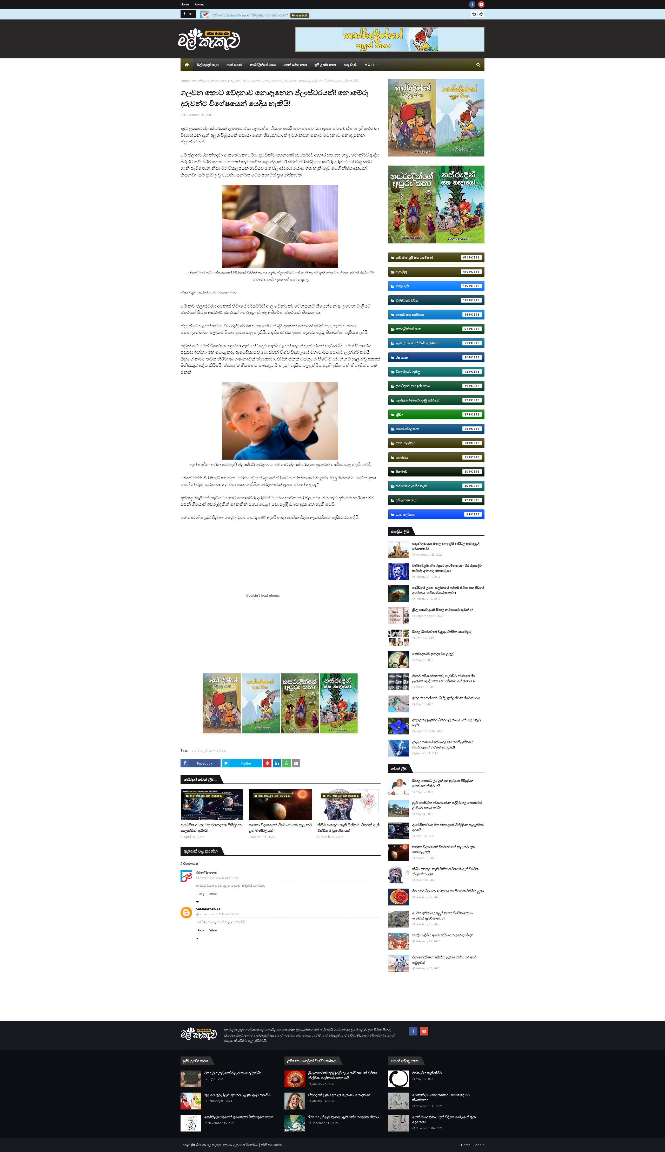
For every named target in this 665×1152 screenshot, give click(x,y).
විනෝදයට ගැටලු (432, 371)
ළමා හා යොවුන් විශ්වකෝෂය (432, 343)
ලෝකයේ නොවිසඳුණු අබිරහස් (432, 400)
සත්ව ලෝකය (432, 443)
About (199, 4)
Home (185, 4)
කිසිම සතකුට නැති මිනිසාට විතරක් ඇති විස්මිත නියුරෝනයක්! (348, 827)
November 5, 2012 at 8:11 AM (219, 878)
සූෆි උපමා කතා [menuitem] (325, 64)
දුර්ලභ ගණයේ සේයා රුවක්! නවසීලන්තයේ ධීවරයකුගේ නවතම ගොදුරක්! (442, 744)
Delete (213, 894)
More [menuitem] (369, 64)
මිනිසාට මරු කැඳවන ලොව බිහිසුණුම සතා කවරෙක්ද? (250, 14)
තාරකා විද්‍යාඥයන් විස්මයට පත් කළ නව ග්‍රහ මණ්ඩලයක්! (280, 827)
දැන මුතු (432, 271)
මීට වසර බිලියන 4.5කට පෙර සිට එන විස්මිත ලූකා (448, 891)
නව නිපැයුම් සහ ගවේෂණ (209, 81)
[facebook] (472, 4)
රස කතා (432, 357)
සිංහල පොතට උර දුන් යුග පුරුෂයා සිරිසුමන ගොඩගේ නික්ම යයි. (442, 783)
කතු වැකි (432, 286)
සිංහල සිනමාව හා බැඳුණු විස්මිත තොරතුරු (441, 631)
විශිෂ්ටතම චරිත (432, 300)
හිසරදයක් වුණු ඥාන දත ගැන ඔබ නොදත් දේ (339, 1095)
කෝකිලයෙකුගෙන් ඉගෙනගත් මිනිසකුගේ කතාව (239, 1117)
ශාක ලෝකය (432, 514)
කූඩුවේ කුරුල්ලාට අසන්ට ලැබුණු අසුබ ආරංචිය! (237, 1095)
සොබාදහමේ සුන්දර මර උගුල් (433, 653)
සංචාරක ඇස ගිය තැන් (432, 485)
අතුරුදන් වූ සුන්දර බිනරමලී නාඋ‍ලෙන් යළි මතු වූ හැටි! (446, 722)
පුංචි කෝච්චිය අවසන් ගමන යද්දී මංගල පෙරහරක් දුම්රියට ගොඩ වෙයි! (447, 805)
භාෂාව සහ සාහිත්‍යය (432, 314)
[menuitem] (187, 64)
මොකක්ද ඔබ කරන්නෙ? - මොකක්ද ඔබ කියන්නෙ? (441, 1097)
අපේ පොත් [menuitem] (234, 64)
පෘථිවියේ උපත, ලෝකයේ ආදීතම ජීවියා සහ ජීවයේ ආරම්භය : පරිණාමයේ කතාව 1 (448, 590)
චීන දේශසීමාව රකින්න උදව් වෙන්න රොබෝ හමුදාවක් (444, 960)
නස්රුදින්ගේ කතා (432, 328)
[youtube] (481, 4)
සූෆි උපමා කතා (432, 500)
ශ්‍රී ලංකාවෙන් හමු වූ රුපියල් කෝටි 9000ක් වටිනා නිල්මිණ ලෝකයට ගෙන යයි (342, 1075)
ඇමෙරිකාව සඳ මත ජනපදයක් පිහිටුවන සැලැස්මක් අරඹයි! (211, 827)
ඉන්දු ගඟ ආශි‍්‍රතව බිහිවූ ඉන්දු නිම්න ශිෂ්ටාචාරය (446, 698)
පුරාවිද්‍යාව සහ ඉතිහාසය (432, 386)
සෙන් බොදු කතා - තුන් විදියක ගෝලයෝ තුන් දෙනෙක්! (444, 1119)
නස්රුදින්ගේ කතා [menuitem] (263, 64)
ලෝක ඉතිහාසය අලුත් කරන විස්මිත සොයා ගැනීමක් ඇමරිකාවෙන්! (442, 916)
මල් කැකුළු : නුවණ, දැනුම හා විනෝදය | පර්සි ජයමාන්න (244, 1145)
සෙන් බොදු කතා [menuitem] (295, 64)
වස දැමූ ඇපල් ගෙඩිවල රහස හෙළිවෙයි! (232, 1073)
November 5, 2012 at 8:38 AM (219, 914)
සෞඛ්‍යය (432, 457)
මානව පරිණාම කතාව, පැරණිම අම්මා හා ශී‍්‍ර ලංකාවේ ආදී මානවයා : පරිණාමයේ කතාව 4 (443, 678)
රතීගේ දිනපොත (206, 872)
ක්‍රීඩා (432, 414)
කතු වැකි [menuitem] (350, 64)
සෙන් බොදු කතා (432, 428)
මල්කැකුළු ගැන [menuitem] (208, 64)
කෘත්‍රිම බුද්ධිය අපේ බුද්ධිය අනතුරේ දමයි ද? (442, 935)
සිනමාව (432, 471)
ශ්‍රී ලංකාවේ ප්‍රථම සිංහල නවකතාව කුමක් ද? (442, 609)
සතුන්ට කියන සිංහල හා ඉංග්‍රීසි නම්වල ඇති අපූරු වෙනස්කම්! (446, 546)
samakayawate (209, 909)
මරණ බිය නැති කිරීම (427, 1073)
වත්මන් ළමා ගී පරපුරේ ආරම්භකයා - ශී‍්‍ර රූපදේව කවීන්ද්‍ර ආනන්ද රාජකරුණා (447, 568)
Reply (201, 894)
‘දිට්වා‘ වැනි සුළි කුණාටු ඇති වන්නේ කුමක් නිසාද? (344, 1117)
